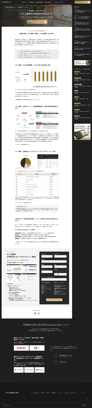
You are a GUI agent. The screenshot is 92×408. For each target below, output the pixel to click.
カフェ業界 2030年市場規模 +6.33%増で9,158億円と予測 (30, 51)
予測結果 (47, 392)
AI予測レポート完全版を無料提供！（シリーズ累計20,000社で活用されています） (34, 57)
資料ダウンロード (74, 392)
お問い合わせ (67, 392)
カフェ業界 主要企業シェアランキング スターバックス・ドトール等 (32, 55)
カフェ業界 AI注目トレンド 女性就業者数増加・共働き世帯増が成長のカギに (34, 53)
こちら (38, 99)
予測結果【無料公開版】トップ (11, 7)
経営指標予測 (53, 392)
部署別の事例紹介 (48, 2)
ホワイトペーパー (60, 392)
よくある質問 (41, 392)
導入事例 (36, 392)
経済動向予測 (32, 2)
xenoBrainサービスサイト (59, 2)
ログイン (83, 392)
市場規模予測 (20, 7)
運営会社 (84, 405)
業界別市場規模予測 (39, 2)
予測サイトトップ (25, 2)
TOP (32, 392)
